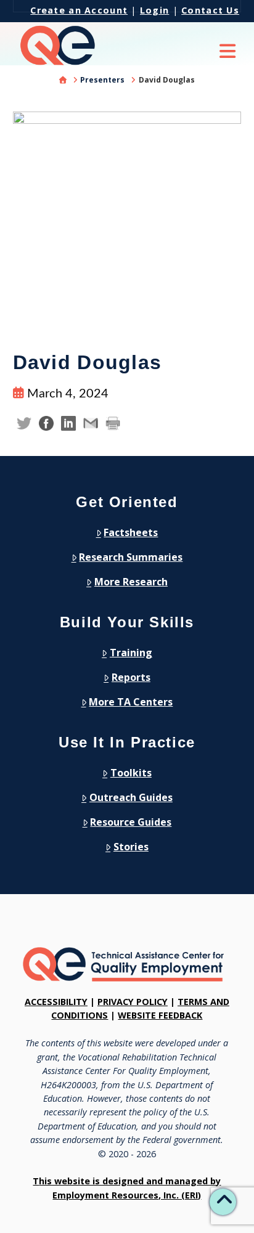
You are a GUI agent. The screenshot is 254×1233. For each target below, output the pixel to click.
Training (131, 652)
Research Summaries (130, 557)
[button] (227, 53)
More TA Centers (131, 702)
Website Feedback (160, 1015)
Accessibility (56, 1001)
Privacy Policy (132, 1001)
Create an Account (79, 10)
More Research (131, 581)
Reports (131, 677)
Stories (131, 846)
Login (154, 10)
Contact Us (210, 10)
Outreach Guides (131, 797)
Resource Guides (130, 822)
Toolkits (131, 772)
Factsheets (131, 532)
